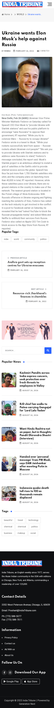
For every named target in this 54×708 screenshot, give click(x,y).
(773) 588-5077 (13, 616)
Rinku (7, 51)
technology (33, 520)
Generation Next (27, 704)
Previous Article (18, 258)
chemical (8, 526)
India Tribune (29, 700)
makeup (21, 533)
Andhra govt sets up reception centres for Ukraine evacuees (26, 264)
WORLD (20, 14)
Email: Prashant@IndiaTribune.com (19, 610)
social (33, 533)
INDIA (6, 239)
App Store (32, 681)
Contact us (10, 643)
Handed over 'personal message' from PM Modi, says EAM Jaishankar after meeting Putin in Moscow (35, 463)
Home (7, 14)
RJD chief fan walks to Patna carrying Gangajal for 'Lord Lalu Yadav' (35, 407)
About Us (9, 655)
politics (34, 526)
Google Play (12, 681)
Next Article (37, 289)
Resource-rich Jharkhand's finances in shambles (29, 295)
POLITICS (43, 239)
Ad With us (10, 649)
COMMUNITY (29, 239)
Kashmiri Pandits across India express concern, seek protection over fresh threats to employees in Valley (35, 379)
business (8, 533)
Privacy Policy (11, 638)
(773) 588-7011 (14, 619)
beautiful (8, 520)
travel (20, 520)
